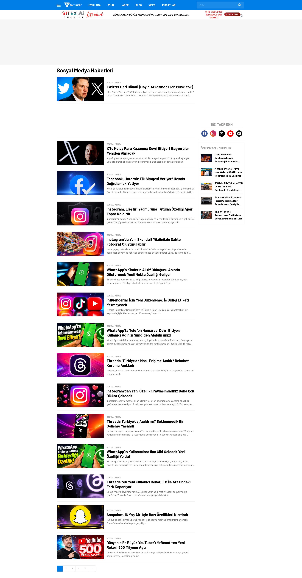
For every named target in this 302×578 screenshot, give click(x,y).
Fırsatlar (169, 4)
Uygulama (94, 4)
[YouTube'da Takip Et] (230, 133)
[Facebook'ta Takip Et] (204, 133)
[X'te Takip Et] (222, 133)
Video (151, 4)
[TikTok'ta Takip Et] (239, 133)
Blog (138, 4)
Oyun (110, 4)
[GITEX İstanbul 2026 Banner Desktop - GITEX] (151, 11)
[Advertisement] (126, 120)
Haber (125, 4)
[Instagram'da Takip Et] (213, 133)
